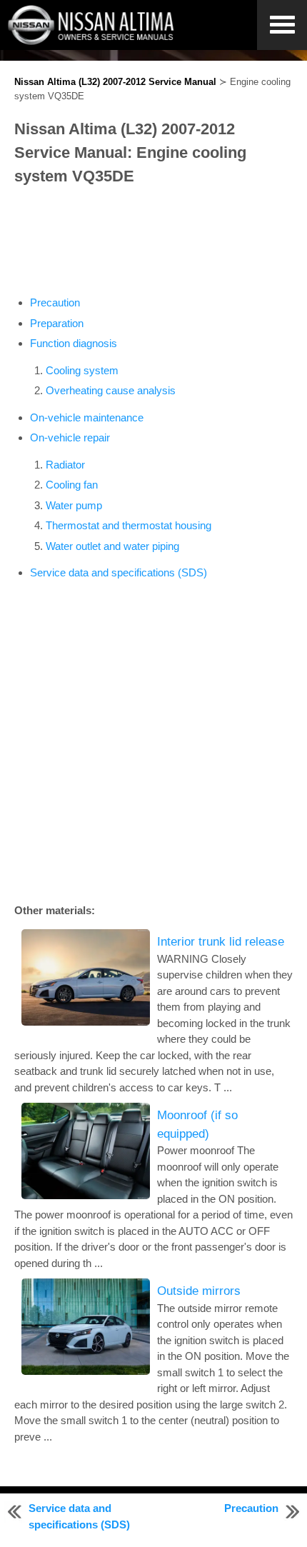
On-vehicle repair (70, 437)
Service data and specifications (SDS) (118, 572)
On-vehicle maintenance (87, 417)
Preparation (57, 323)
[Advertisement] (153, 241)
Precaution (55, 302)
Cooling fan (72, 485)
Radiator (65, 465)
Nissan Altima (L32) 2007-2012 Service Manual (115, 81)
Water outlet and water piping (112, 546)
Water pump (74, 505)
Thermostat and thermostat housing (128, 525)
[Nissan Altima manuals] (92, 41)
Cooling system (82, 370)
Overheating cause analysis (111, 390)
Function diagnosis (73, 343)
